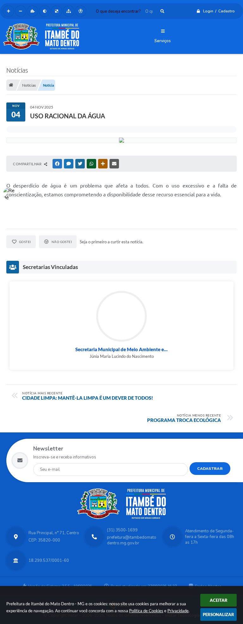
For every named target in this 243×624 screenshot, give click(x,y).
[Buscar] (162, 11)
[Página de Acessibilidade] (80, 11)
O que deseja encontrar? (118, 11)
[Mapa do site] (68, 11)
